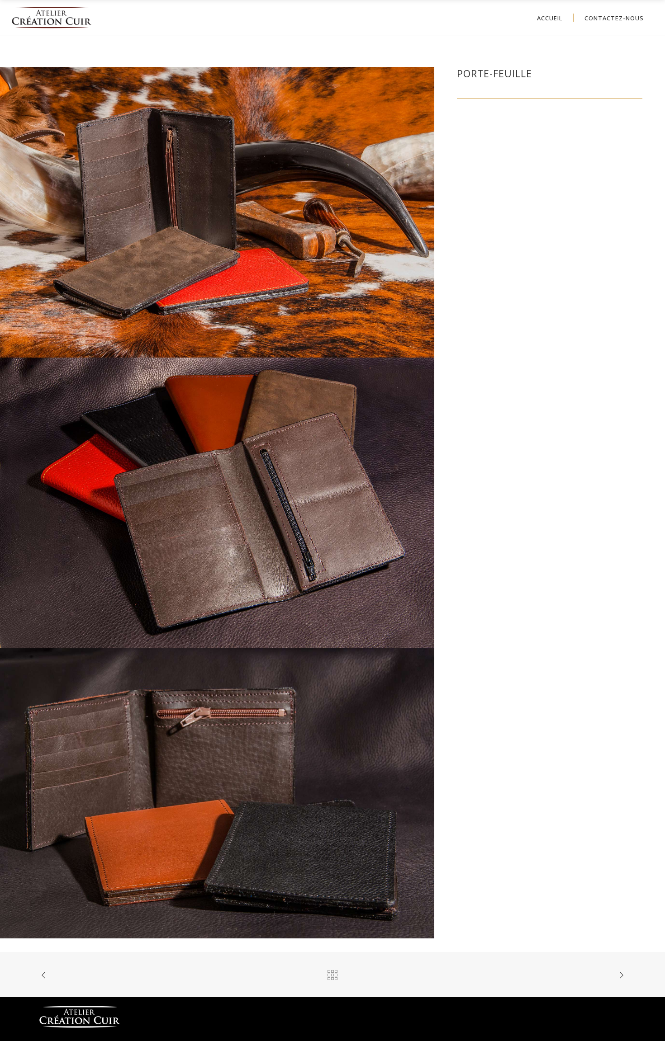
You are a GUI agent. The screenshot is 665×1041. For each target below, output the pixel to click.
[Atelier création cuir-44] (217, 792)
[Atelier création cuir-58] (217, 211)
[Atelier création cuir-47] (217, 502)
